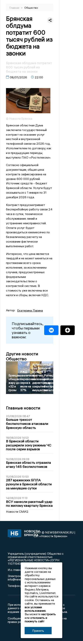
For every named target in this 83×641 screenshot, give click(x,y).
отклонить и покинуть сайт (36, 619)
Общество (31, 7)
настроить (48, 614)
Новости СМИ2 (17, 511)
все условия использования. (35, 608)
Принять (38, 631)
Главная (14, 7)
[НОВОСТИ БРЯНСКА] (14, 534)
